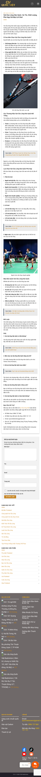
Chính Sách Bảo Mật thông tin (29, 617)
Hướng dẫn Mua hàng (30, 627)
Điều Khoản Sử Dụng (30, 612)
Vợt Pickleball (5, 576)
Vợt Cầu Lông (5, 556)
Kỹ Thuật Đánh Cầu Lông (9, 527)
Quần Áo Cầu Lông (7, 570)
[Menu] (32, 4)
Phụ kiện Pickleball (7, 553)
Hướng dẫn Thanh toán (29, 632)
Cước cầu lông (6, 580)
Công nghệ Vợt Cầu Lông (9, 513)
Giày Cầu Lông (6, 560)
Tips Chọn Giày (6, 540)
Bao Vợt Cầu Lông (7, 563)
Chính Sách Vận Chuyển (28, 608)
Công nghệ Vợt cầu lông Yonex (10, 517)
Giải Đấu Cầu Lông (7, 520)
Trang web (7, 481)
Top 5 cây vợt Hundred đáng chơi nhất (23, 371)
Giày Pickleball (6, 583)
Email (5, 472)
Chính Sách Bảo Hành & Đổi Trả (30, 602)
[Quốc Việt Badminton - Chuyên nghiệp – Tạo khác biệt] (9, 4)
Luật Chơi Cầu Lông (7, 530)
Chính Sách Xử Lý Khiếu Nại (28, 623)
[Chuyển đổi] (38, 556)
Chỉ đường (13, 612)
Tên (5, 464)
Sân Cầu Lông (6, 533)
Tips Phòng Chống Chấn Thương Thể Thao (14, 543)
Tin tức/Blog (5, 537)
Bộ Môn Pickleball (7, 510)
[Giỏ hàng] (38, 4)
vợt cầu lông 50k (24, 408)
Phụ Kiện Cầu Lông (7, 573)
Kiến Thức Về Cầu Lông (8, 13)
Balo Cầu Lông (6, 566)
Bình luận (7, 446)
